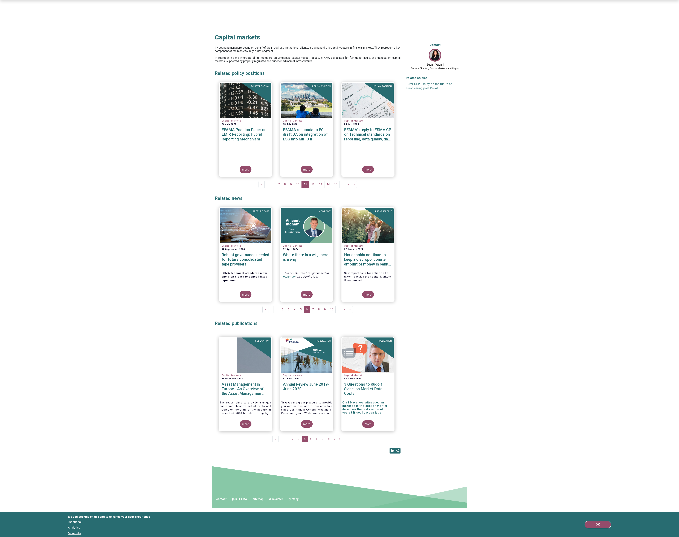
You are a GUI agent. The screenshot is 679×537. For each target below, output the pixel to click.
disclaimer (276, 499)
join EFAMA (239, 499)
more (245, 169)
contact (221, 499)
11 (306, 185)
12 (314, 184)
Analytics (74, 527)
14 (329, 184)
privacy (293, 499)
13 (321, 184)
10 (299, 184)
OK (598, 524)
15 (337, 184)
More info (74, 533)
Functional (75, 522)
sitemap (258, 499)
